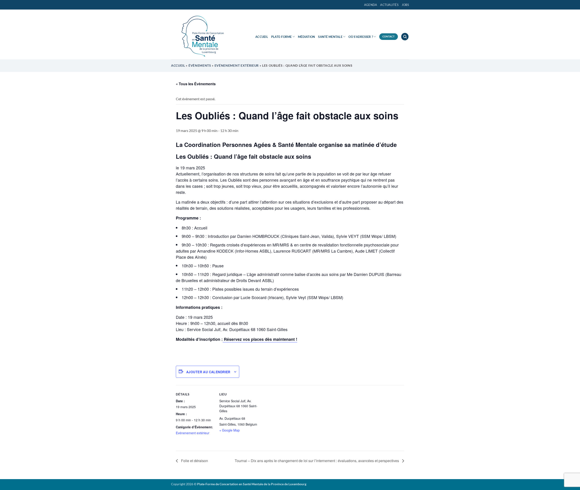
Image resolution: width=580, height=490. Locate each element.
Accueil (261, 37)
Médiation (306, 37)
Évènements (199, 65)
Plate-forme (281, 37)
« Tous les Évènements (196, 83)
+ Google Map (229, 430)
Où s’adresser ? (360, 37)
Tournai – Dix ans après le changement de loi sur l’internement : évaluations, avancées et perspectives (317, 460)
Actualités (389, 5)
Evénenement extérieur (237, 65)
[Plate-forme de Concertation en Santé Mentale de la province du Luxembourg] (200, 34)
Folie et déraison (194, 460)
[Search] (404, 36)
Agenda (370, 5)
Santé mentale (330, 37)
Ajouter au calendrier (208, 372)
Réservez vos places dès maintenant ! (260, 339)
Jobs (405, 5)
